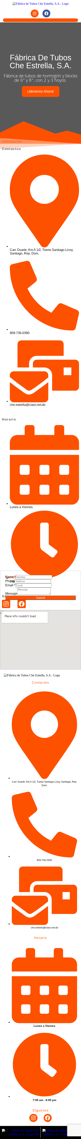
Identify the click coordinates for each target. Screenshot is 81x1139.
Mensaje (11, 593)
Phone (10, 581)
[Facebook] (46, 13)
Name (10, 577)
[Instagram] (35, 13)
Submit (40, 597)
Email (10, 585)
